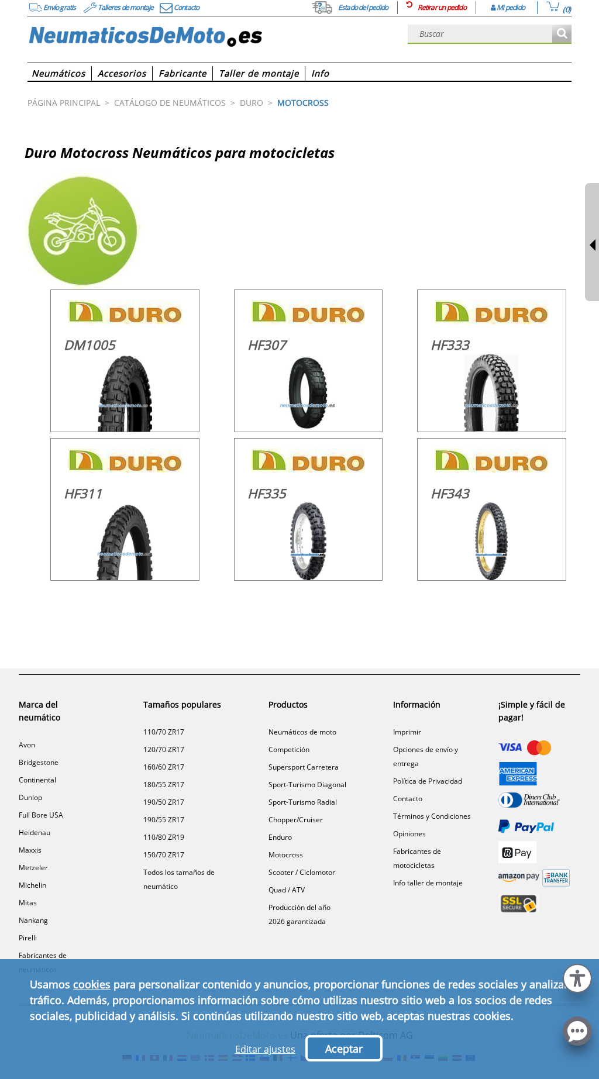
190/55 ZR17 (163, 820)
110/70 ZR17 (163, 732)
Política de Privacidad (427, 781)
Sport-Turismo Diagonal (307, 785)
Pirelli (28, 938)
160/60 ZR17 (163, 767)
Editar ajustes (265, 1049)
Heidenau (34, 832)
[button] (577, 977)
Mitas (28, 903)
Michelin (32, 885)
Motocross (285, 855)
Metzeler (33, 868)
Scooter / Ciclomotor (301, 872)
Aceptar (344, 1049)
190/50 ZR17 (163, 802)
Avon (27, 745)
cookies (92, 984)
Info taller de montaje (428, 883)
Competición (288, 749)
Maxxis (30, 850)
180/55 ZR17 (163, 785)
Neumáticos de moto (302, 732)
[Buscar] (562, 34)
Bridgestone (38, 762)
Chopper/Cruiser (295, 820)
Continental (37, 780)
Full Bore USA (41, 815)
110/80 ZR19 (163, 837)
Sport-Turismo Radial (302, 802)
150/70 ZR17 (163, 855)
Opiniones (409, 834)
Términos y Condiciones (432, 816)
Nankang (33, 920)
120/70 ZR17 (163, 749)
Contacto (407, 799)
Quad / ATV (286, 890)
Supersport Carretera (303, 767)
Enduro (280, 837)
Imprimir (407, 732)
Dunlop (30, 797)
